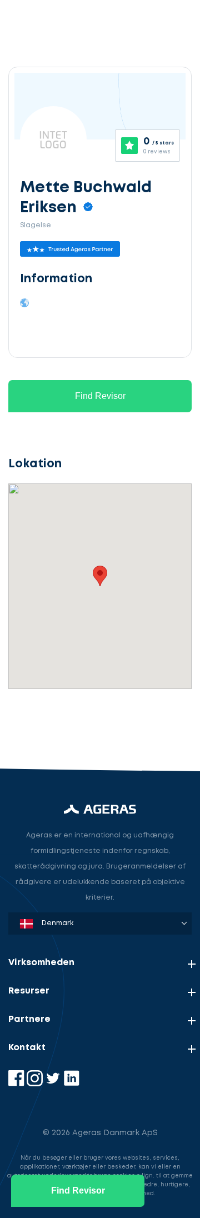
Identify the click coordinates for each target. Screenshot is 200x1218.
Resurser (28, 991)
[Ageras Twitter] (54, 1084)
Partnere (29, 1019)
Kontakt (27, 1048)
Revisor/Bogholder (58, 670)
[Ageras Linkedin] (71, 1084)
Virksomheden (41, 963)
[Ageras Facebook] (17, 1084)
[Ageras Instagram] (36, 1084)
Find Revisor (100, 396)
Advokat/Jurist (50, 721)
